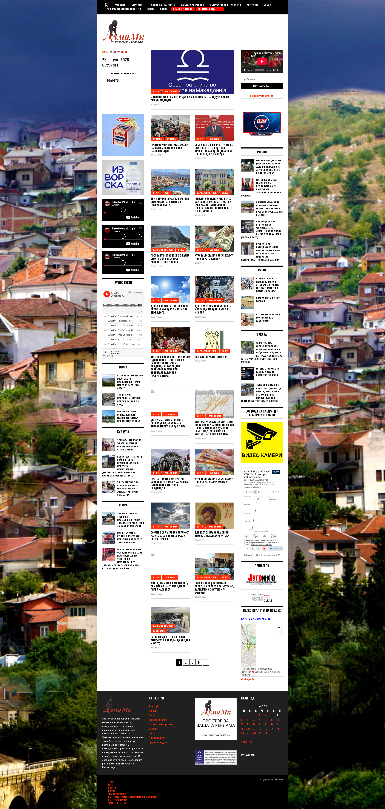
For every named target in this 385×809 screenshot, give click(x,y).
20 (248, 729)
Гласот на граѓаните (162, 4)
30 (266, 733)
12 (242, 724)
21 (254, 729)
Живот (164, 9)
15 (260, 724)
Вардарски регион (192, 4)
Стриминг (137, 4)
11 (278, 720)
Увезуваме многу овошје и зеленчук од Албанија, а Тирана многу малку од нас (168, 423)
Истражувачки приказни (225, 4)
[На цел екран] (278, 70)
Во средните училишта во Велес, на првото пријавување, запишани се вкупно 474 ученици (214, 587)
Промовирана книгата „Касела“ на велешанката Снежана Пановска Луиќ (170, 148)
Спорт (267, 4)
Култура (157, 138)
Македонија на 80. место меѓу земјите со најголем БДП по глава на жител (169, 586)
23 (266, 729)
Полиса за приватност (117, 799)
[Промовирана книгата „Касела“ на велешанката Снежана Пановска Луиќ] (170, 128)
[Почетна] (107, 4)
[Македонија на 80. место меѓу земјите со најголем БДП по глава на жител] (170, 566)
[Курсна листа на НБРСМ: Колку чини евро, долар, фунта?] (214, 462)
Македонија (171, 91)
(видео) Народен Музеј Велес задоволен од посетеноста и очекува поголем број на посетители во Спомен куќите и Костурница (213, 205)
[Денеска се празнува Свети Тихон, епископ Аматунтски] (214, 516)
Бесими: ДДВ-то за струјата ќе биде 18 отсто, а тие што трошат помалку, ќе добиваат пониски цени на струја (214, 149)
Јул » (251, 742)
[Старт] (244, 70)
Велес (225, 192)
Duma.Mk (105, 358)
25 (278, 729)
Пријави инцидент (210, 9)
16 (266, 724)
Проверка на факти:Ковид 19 (123, 9)
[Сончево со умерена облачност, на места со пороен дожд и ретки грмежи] (170, 516)
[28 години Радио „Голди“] (214, 340)
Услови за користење (117, 802)
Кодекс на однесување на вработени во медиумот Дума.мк (132, 796)
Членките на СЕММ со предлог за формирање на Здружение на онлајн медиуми (190, 98)
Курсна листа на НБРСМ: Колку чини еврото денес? (214, 257)
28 (254, 733)
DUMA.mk (113, 358)
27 (248, 733)
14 (200, 662)
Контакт (111, 790)
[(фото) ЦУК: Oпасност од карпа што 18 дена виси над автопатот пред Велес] (170, 239)
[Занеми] (274, 70)
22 (260, 729)
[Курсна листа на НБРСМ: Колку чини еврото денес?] (214, 239)
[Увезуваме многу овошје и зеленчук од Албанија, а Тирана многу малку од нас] (170, 403)
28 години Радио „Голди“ (211, 357)
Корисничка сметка (261, 96)
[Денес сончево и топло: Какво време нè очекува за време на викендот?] (170, 289)
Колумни (252, 4)
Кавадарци (159, 631)
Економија (213, 138)
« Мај (244, 742)
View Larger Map (248, 679)
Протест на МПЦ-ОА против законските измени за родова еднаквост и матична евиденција (170, 483)
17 (272, 724)
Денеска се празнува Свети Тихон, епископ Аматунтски (212, 534)
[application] (262, 61)
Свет (167, 192)
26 (242, 733)
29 (260, 733)
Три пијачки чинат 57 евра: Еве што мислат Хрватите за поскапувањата (170, 202)
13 (248, 724)
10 (272, 720)
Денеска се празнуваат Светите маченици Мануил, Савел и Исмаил (214, 309)
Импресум (112, 787)
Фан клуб (120, 4)
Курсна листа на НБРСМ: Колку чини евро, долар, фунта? (214, 480)
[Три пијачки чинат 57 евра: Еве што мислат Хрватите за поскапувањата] (170, 182)
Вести (150, 9)
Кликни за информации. (256, 618)
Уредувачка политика (117, 793)
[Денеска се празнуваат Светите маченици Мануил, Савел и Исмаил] (214, 289)
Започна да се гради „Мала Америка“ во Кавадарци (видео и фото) (170, 640)
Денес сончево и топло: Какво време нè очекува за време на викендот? (169, 309)
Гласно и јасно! (183, 9)
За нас (111, 781)
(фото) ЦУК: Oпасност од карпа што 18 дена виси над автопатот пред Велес (170, 259)
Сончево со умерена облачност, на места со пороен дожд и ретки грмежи (170, 536)
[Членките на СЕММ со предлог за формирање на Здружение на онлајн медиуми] (192, 72)
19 (242, 729)
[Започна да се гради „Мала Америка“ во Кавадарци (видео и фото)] (170, 620)
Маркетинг (112, 784)
